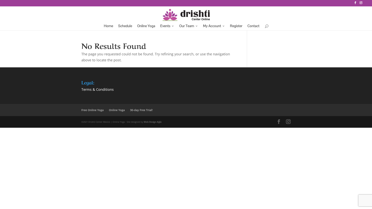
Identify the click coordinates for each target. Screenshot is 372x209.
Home (108, 26)
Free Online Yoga (92, 110)
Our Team (186, 26)
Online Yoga (146, 26)
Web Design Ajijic (153, 121)
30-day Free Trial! (141, 110)
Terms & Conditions (97, 89)
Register (236, 26)
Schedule (125, 26)
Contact (253, 26)
